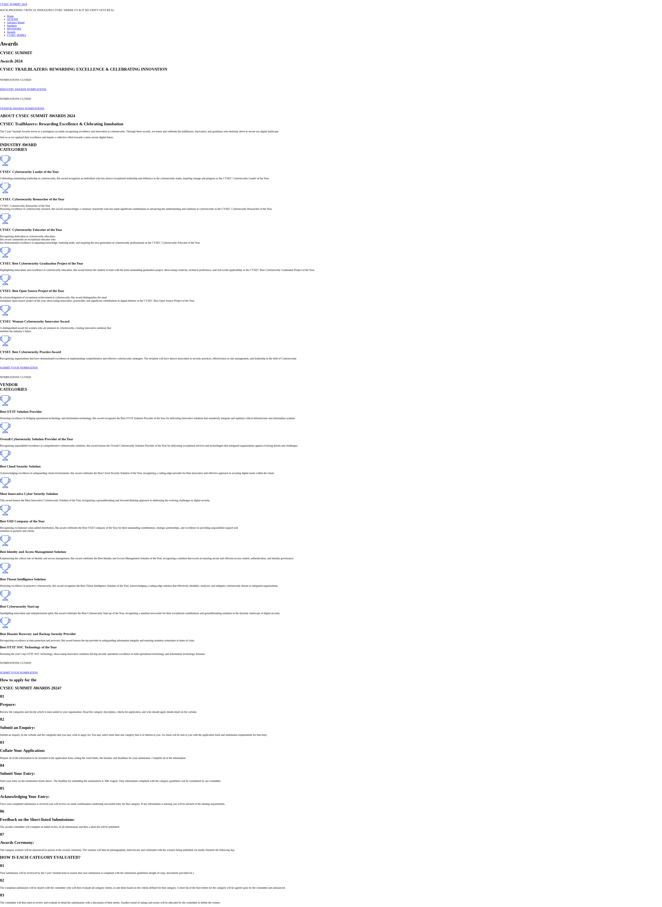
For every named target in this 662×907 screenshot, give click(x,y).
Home (10, 16)
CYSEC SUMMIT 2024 (13, 4)
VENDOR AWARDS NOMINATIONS (22, 108)
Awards (11, 32)
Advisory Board (15, 22)
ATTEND (12, 19)
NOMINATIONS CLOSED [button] (15, 79)
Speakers (12, 25)
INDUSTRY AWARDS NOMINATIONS (23, 89)
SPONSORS (14, 28)
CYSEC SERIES (16, 35)
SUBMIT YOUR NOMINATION (19, 367)
